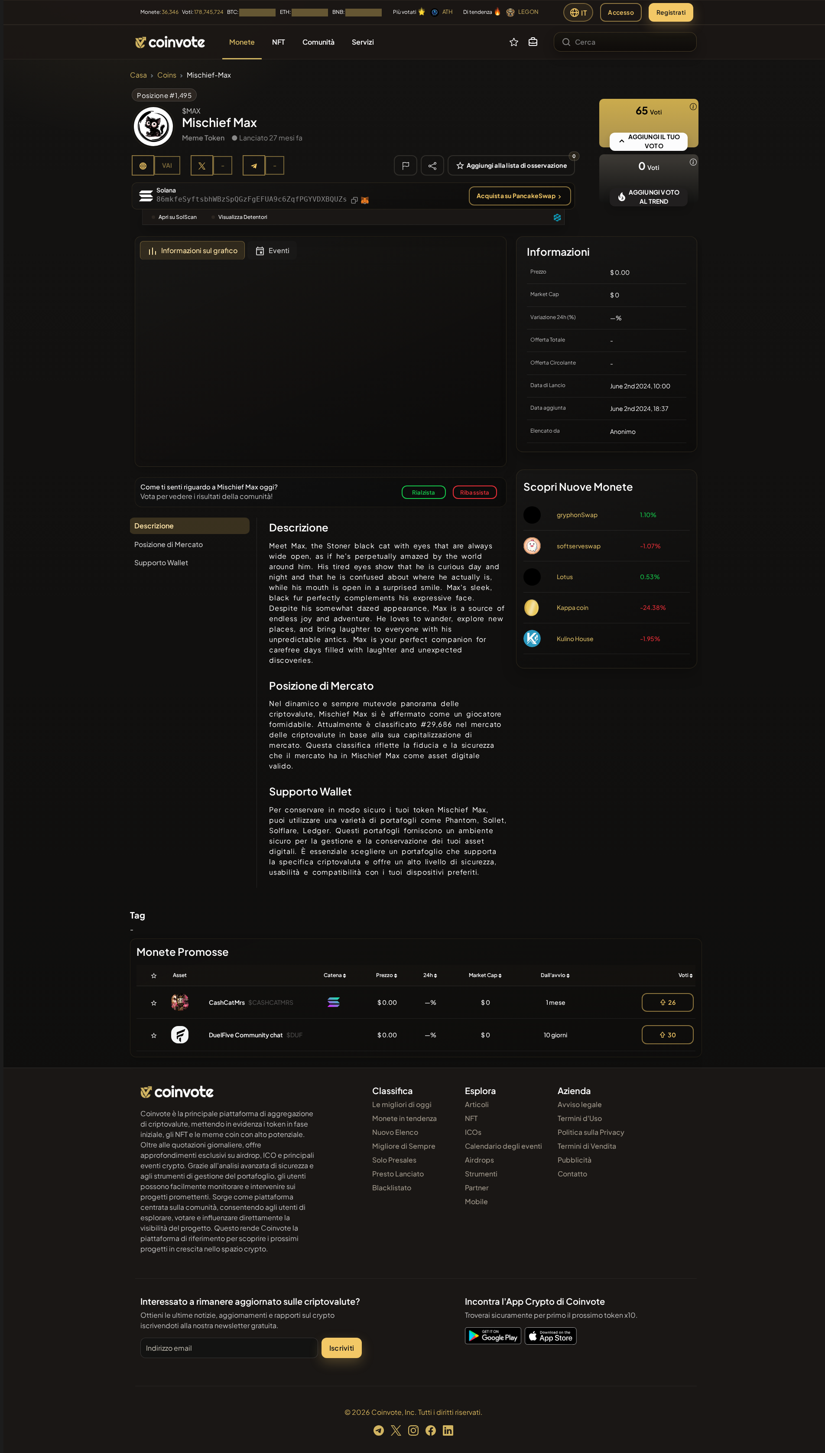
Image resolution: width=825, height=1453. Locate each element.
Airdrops (479, 1159)
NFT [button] (278, 41)
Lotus (565, 576)
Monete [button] (242, 41)
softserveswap (579, 546)
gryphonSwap (577, 514)
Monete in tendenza (404, 1118)
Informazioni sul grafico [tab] (199, 250)
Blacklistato (391, 1187)
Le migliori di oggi (402, 1104)
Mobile (476, 1201)
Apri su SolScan (178, 217)
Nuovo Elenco (395, 1132)
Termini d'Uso (580, 1118)
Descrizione (154, 525)
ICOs (473, 1132)
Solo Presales (394, 1159)
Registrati (670, 12)
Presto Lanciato (398, 1173)
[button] (533, 42)
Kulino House (575, 638)
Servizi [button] (363, 41)
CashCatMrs (227, 1002)
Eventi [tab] (279, 250)
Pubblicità (574, 1159)
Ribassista (475, 492)
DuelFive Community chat (246, 1035)
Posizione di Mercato (168, 544)
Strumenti (481, 1173)
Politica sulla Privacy (591, 1132)
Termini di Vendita (587, 1145)
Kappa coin (572, 607)
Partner (477, 1187)
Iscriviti (341, 1347)
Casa (138, 74)
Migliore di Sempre (403, 1145)
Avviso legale (580, 1104)
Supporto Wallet (161, 562)
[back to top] (807, 1434)
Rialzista (423, 492)
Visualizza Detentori (242, 217)
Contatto (572, 1173)
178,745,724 (209, 12)
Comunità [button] (318, 41)
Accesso (620, 12)
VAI (167, 165)
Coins (166, 74)
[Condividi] (432, 165)
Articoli (477, 1104)
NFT (471, 1118)
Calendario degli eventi (503, 1145)
